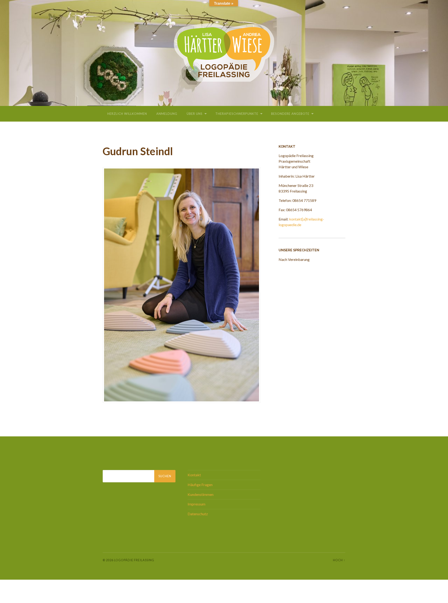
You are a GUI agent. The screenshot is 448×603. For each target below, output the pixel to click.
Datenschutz (198, 514)
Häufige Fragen (200, 484)
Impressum (196, 504)
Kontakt (194, 475)
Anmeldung (166, 114)
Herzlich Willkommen (127, 114)
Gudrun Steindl (138, 151)
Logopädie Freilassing (134, 560)
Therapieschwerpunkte (236, 114)
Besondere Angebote (290, 114)
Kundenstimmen (201, 494)
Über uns (195, 114)
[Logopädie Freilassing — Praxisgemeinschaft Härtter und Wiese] (224, 52)
